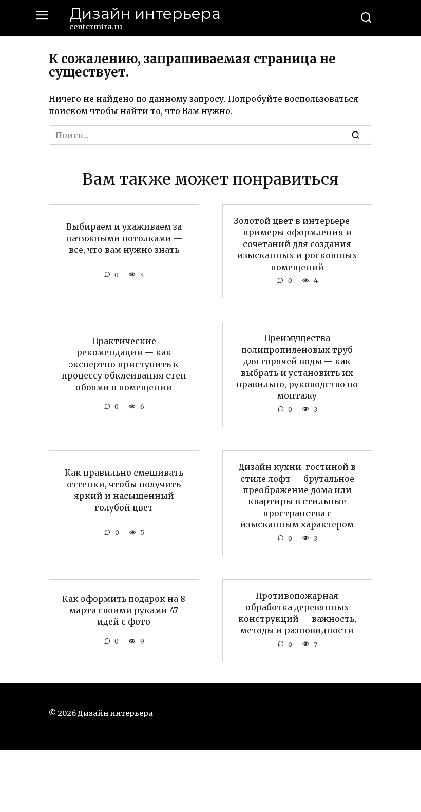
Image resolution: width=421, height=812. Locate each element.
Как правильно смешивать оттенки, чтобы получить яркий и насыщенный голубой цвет (124, 489)
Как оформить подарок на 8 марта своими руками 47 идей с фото (123, 610)
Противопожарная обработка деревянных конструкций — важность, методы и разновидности (297, 613)
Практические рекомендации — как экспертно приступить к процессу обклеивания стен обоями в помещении (124, 364)
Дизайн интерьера (145, 13)
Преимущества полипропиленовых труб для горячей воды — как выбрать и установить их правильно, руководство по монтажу (297, 367)
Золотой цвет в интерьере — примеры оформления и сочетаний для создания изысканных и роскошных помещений (297, 244)
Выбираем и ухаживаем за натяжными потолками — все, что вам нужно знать (124, 238)
